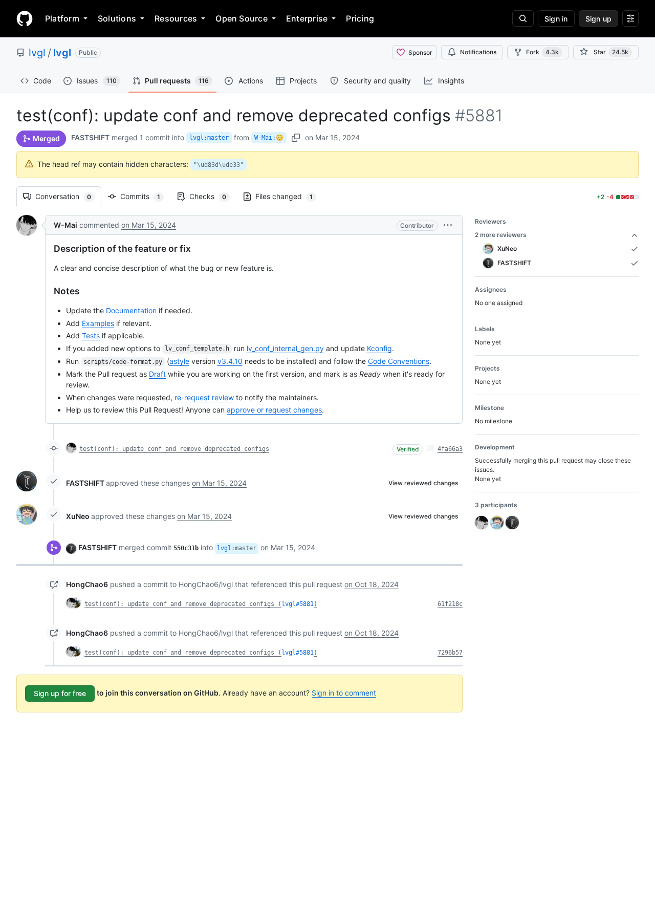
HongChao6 (87, 584)
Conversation (68, 196)
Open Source (241, 18)
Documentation (131, 310)
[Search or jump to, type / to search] (523, 18)
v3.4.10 (230, 361)
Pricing (360, 18)
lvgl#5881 (297, 604)
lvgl (37, 53)
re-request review (204, 397)
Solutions (117, 18)
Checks (212, 196)
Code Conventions (398, 361)
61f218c (450, 604)
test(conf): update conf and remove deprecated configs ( (182, 604)
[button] (448, 224)
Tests (91, 335)
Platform (62, 18)
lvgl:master (209, 137)
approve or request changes (274, 409)
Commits (145, 196)
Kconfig (379, 348)
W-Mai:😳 (268, 137)
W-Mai (65, 225)
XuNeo (78, 516)
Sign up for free (60, 693)
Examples (98, 323)
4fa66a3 (450, 448)
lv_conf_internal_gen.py (285, 348)
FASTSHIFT (90, 137)
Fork (542, 52)
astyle (179, 361)
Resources (176, 18)
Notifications (478, 52)
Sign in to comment (344, 692)
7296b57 (450, 652)
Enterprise (307, 18)
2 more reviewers (501, 235)
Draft (157, 374)
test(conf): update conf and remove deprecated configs (174, 448)
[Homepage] (24, 18)
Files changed (289, 196)
